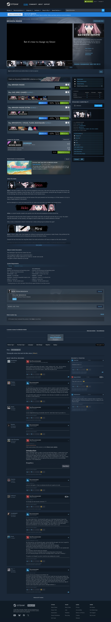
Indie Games (15, 19)
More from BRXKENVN (20, 291)
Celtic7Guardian (15, 439)
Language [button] (30, 344)
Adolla (12, 406)
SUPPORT (47, 4)
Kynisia (13, 424)
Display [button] (55, 344)
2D (97, 64)
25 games (13, 480)
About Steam (54, 607)
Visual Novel (76, 64)
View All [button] (67, 159)
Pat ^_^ (13, 569)
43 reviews (13, 385)
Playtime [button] (48, 344)
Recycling (67, 615)
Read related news (78, 149)
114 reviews (13, 516)
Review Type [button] (11, 344)
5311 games (13, 514)
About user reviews (91, 330)
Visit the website (78, 133)
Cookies (78, 615)
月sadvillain (14, 360)
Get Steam (92, 607)
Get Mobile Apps (94, 610)
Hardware (67, 612)
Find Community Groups (79, 153)
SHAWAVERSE (89, 53)
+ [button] (99, 64)
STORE (26, 4)
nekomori (13, 495)
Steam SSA (54, 610)
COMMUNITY (33, 4)
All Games (9, 19)
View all (102, 314)
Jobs (66, 610)
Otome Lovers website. (52, 447)
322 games (13, 383)
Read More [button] (66, 466)
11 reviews (13, 497)
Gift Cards (53, 618)
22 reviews (13, 482)
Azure (12, 536)
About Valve (68, 607)
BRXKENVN (88, 54)
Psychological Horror (85, 64)
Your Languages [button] (15, 349)
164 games (13, 408)
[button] (9, 10)
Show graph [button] (99, 344)
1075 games (13, 426)
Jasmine (13, 479)
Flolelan (13, 382)
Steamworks (54, 612)
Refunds (78, 618)
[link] (54, 103)
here (33, 319)
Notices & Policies (80, 612)
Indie (82, 124)
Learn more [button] (98, 105)
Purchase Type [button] (20, 344)
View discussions (78, 151)
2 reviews (13, 538)
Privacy (77, 607)
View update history (78, 147)
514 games (13, 570)
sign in (95, 1)
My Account (92, 615)
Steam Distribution (55, 615)
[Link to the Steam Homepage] (13, 5)
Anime (91, 64)
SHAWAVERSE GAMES (84, 128)
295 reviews (13, 572)
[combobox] (83, 10)
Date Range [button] (39, 344)
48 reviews (13, 362)
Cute (95, 64)
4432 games (13, 441)
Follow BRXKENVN (19, 295)
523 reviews (13, 427)
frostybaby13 (14, 513)
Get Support (92, 612)
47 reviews (13, 409)
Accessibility (79, 610)
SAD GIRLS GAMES (94, 128)
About (40, 4)
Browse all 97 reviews (38, 597)
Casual (78, 124)
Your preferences (100, 330)
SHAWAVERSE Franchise (24, 19)
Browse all (66, 139)
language (100, 1)
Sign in (9, 71)
